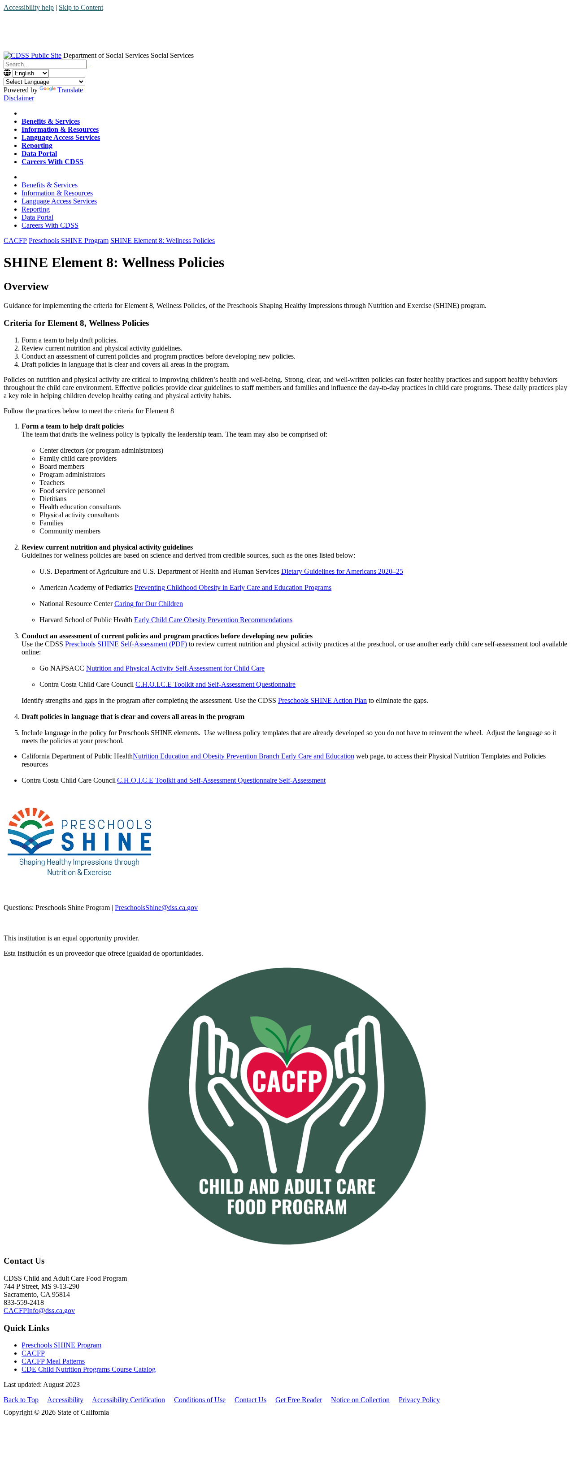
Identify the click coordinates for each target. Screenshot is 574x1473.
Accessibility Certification (128, 1400)
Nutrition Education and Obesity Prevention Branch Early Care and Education (243, 756)
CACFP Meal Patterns (53, 1361)
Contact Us (250, 1400)
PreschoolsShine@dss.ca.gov (156, 907)
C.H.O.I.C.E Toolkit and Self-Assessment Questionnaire (215, 684)
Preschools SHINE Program (61, 1345)
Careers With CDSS (50, 225)
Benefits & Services (50, 185)
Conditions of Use (200, 1400)
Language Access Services (59, 201)
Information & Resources (57, 193)
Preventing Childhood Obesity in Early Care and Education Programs (233, 587)
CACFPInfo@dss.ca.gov (39, 1310)
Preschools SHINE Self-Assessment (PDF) (126, 644)
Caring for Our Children (148, 603)
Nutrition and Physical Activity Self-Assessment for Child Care (175, 668)
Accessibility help (29, 7)
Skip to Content (81, 7)
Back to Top (21, 1400)
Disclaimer (19, 98)
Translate (70, 90)
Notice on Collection (360, 1400)
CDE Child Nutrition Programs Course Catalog (89, 1369)
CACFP (33, 1353)
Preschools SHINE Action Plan (322, 700)
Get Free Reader (298, 1400)
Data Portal (37, 217)
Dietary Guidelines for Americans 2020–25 (342, 571)
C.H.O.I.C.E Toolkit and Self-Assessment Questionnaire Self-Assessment (221, 780)
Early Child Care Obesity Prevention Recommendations (213, 620)
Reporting (36, 209)
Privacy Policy (419, 1400)
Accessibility (65, 1400)
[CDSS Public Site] (32, 55)
